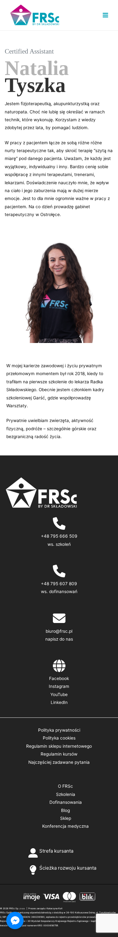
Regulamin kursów (59, 754)
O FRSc (65, 786)
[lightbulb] (33, 870)
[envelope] (59, 618)
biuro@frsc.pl (59, 631)
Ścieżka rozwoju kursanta (67, 868)
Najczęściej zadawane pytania (59, 762)
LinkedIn (59, 702)
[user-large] (33, 853)
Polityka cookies (59, 737)
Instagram (59, 686)
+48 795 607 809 (59, 583)
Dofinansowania (65, 802)
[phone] (59, 523)
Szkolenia (65, 794)
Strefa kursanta (56, 851)
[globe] (59, 666)
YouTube (59, 694)
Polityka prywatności (59, 730)
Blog (65, 810)
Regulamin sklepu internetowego (59, 746)
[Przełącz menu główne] (105, 15)
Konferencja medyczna (65, 826)
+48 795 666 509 (59, 536)
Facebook (59, 678)
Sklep (65, 818)
